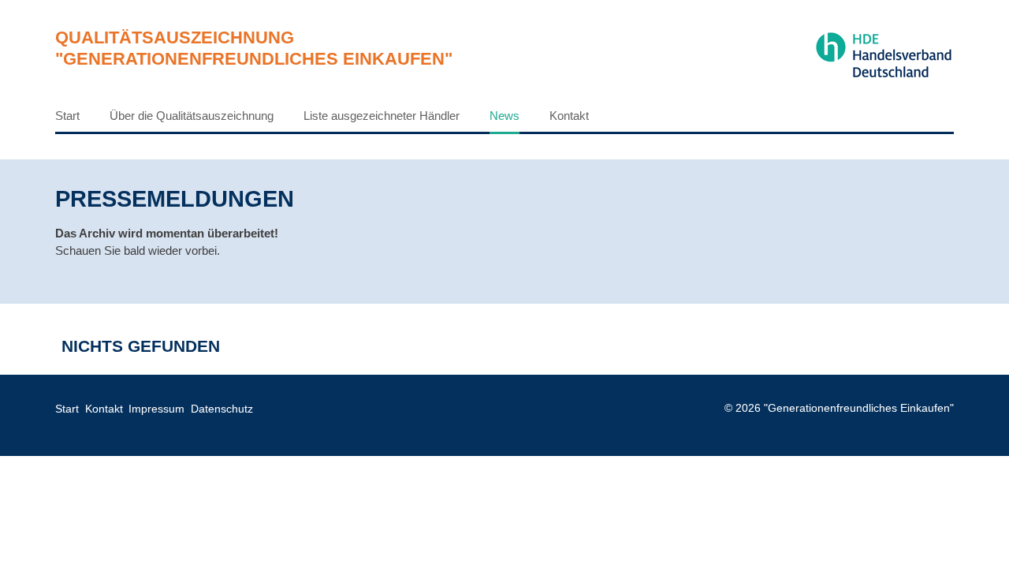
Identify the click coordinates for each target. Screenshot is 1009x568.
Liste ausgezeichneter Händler (381, 115)
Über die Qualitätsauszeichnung (192, 115)
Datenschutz (222, 409)
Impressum (156, 409)
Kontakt (569, 115)
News (504, 115)
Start (67, 115)
